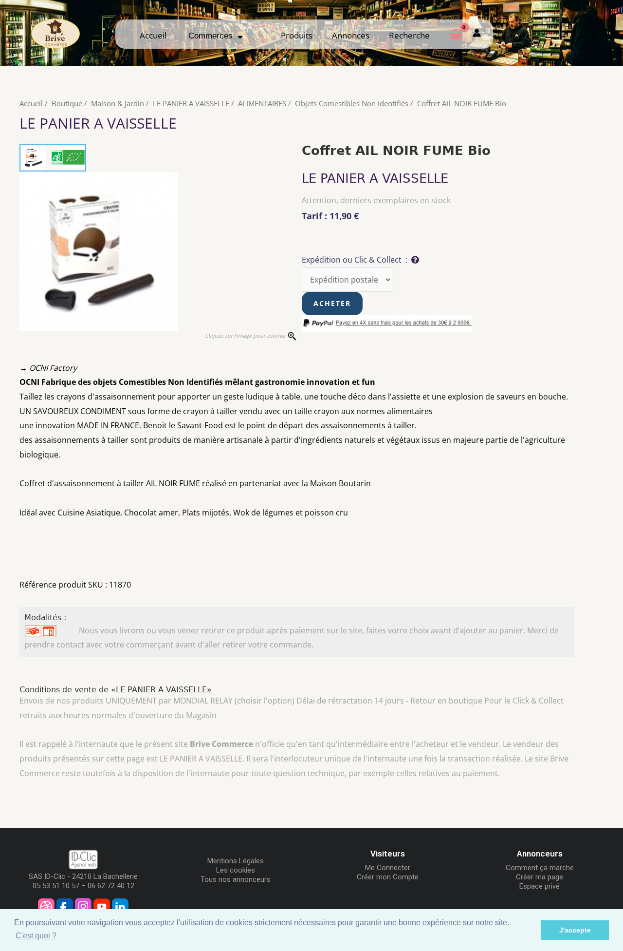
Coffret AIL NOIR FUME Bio (461, 103)
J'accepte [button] (575, 930)
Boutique (67, 103)
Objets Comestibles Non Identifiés (351, 103)
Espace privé (539, 886)
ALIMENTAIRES (262, 103)
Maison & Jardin (117, 103)
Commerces (213, 35)
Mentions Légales (235, 860)
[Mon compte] (477, 33)
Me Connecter (387, 867)
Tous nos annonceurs (236, 879)
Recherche (409, 35)
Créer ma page (539, 877)
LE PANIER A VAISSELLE (191, 103)
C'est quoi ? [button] (36, 936)
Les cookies (235, 870)
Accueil (153, 35)
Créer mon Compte (388, 877)
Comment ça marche (540, 867)
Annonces (350, 35)
